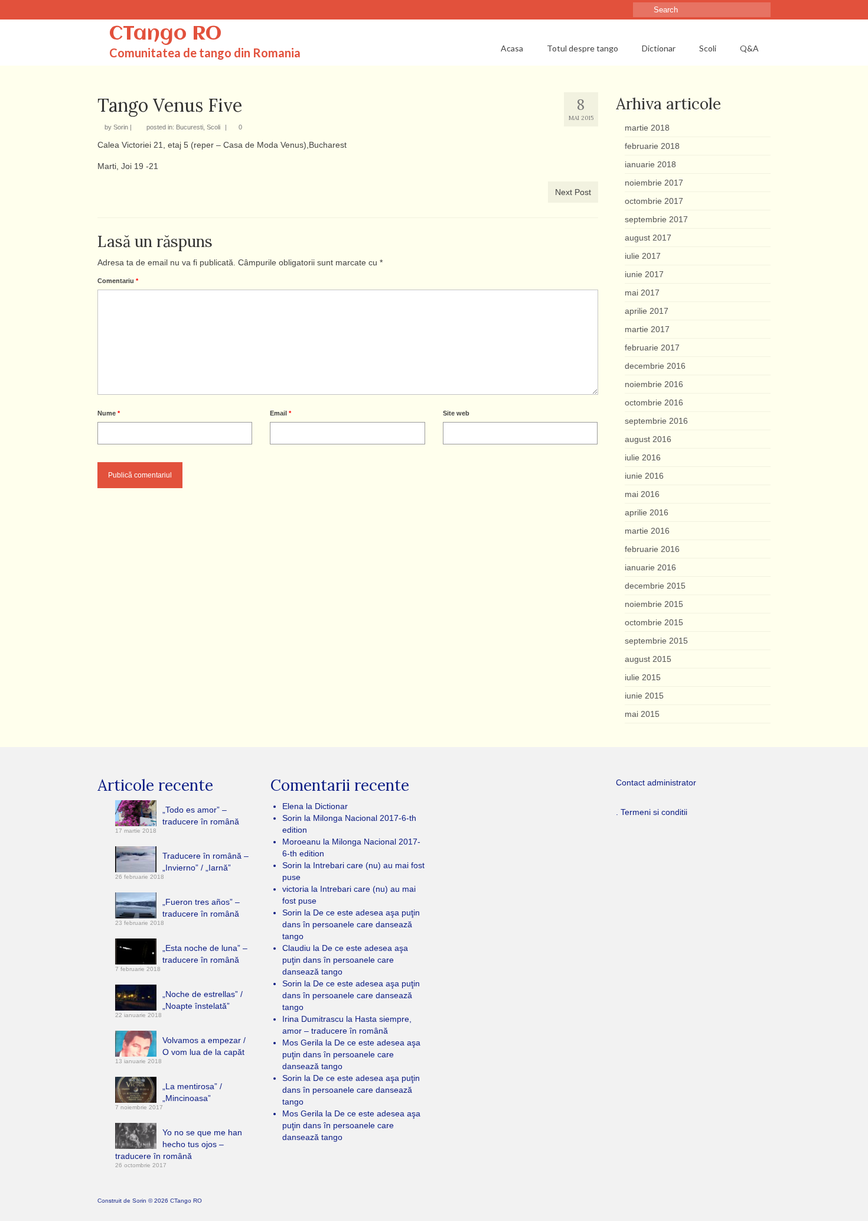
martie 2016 (647, 530)
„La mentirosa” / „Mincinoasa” (192, 1092)
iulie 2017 (643, 256)
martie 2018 (647, 127)
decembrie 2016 (655, 366)
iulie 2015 (643, 677)
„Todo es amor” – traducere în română (200, 815)
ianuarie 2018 (650, 164)
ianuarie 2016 (650, 567)
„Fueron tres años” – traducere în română (201, 907)
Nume (108, 413)
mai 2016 (642, 494)
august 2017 (648, 237)
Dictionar (331, 806)
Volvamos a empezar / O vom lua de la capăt (204, 1046)
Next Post (573, 192)
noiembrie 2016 (654, 384)
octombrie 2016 (654, 402)
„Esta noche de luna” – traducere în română (204, 954)
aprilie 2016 (646, 512)
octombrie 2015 (654, 622)
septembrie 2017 (656, 219)
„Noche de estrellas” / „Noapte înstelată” (202, 1000)
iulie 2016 (643, 457)
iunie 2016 (644, 475)
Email (280, 413)
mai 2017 (642, 292)
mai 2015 (642, 714)
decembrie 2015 (655, 585)
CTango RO (165, 34)
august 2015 (648, 659)
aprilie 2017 (646, 311)
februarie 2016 (652, 549)
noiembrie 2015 (654, 604)
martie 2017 (647, 329)
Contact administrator (656, 782)
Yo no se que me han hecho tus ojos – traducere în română (178, 1144)
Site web (456, 413)
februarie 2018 (652, 146)
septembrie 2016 (656, 421)
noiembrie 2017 (654, 182)
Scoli (213, 127)
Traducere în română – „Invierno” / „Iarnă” (205, 861)
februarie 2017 (652, 347)
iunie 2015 (644, 695)
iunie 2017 (644, 274)
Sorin (120, 127)
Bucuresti (189, 127)
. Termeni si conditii (651, 812)
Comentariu (117, 280)
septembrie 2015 (656, 640)
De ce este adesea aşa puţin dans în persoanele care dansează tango (351, 924)
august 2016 (648, 439)
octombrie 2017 (654, 201)
